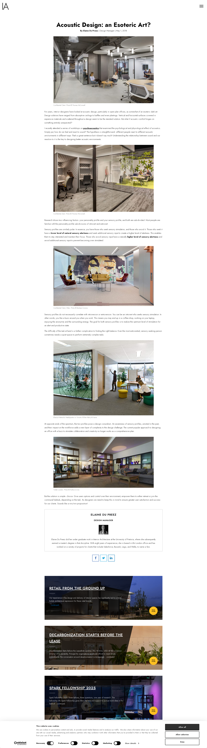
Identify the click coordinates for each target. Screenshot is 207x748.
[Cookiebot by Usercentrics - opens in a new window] (20, 743)
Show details (130, 743)
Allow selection (182, 734)
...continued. (54, 605)
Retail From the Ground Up (77, 588)
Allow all (182, 727)
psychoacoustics (91, 128)
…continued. (110, 657)
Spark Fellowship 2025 (72, 687)
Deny (182, 742)
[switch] (74, 743)
